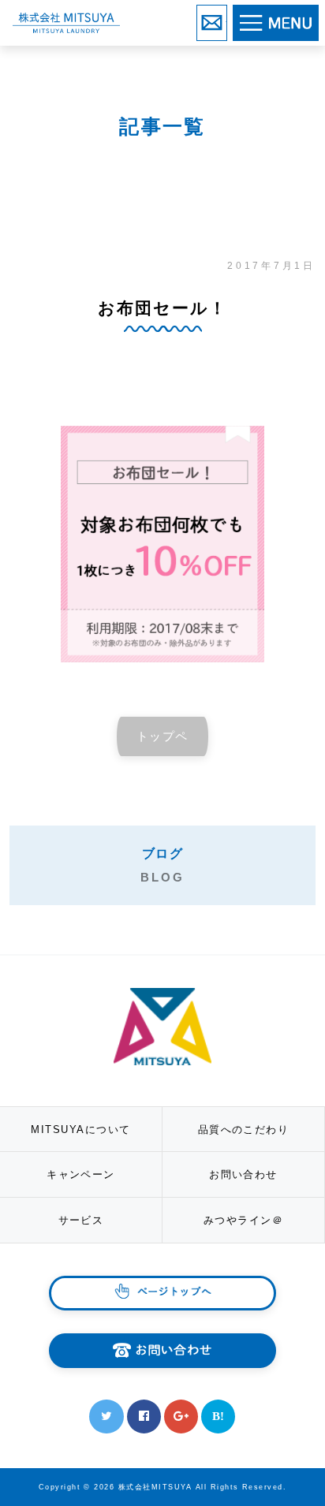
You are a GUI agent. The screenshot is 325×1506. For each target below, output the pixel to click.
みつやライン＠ (243, 1220)
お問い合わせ (226, 16)
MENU (317, 18)
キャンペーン (81, 1174)
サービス (81, 1220)
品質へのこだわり (244, 1129)
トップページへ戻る (162, 742)
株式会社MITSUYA (66, 22)
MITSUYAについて (80, 1129)
